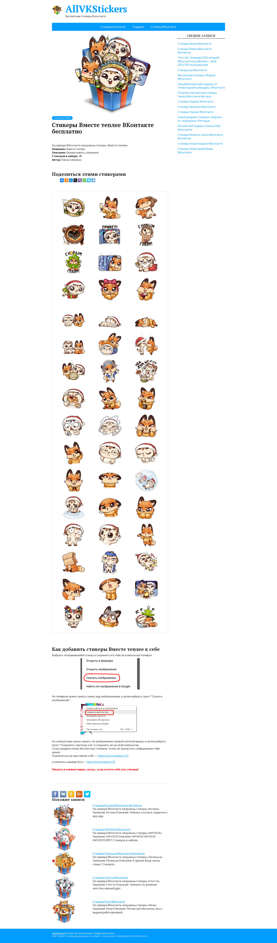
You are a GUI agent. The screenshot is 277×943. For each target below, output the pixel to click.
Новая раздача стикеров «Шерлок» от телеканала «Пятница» (200, 118)
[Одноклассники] (66, 180)
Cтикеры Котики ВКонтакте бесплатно (117, 805)
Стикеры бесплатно (113, 27)
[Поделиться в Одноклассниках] (71, 794)
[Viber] (80, 180)
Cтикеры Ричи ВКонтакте (109, 901)
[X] (75, 180)
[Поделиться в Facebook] (55, 794)
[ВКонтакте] (62, 180)
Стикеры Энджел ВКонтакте (196, 101)
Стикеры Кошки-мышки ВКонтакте (200, 143)
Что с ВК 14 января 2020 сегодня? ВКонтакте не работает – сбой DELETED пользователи (198, 61)
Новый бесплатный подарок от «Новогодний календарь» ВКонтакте (201, 85)
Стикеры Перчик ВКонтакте (195, 112)
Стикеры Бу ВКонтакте (192, 70)
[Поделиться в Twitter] (87, 794)
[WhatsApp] (84, 180)
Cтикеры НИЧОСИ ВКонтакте (111, 829)
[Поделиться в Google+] (79, 794)
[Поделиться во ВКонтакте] (63, 794)
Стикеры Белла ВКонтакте (194, 43)
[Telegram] (93, 180)
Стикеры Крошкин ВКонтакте (197, 107)
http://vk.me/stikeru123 (101, 762)
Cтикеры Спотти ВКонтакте (110, 877)
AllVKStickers (96, 9)
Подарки (138, 27)
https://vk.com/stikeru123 (113, 756)
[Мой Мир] (71, 180)
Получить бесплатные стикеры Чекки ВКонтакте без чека (197, 94)
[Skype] (89, 180)
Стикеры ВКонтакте (163, 27)
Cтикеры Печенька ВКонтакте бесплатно (119, 853)
